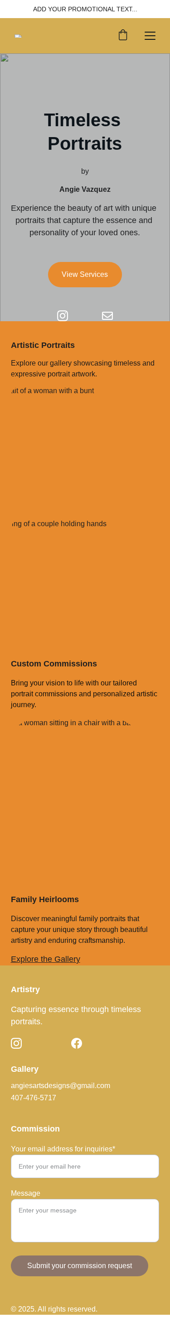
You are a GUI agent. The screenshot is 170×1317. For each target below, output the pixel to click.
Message (25, 1193)
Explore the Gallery (45, 959)
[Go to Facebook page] (76, 1043)
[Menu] (150, 36)
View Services (85, 274)
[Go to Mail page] (107, 315)
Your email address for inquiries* (63, 1149)
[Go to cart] (123, 36)
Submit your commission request (79, 1265)
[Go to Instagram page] (67, 315)
